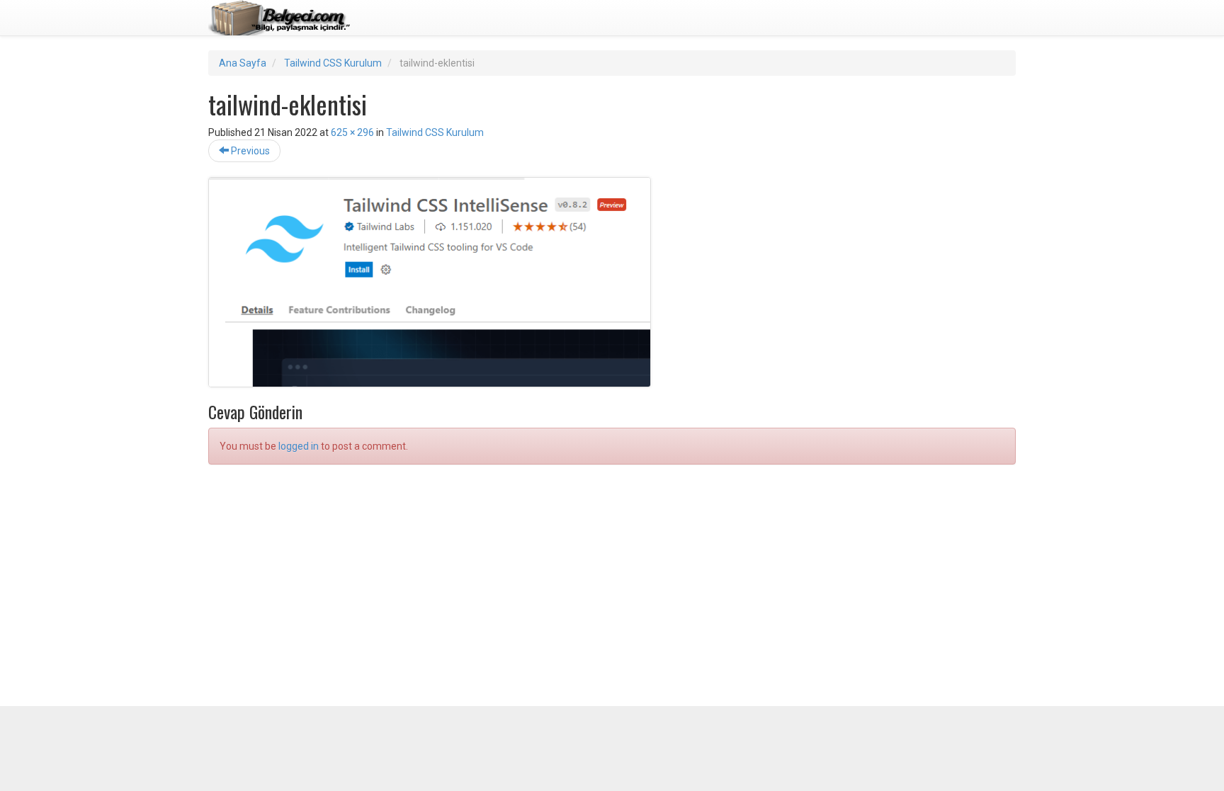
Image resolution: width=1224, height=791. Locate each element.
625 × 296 (352, 132)
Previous (249, 151)
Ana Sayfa (242, 63)
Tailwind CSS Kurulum (333, 63)
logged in (298, 446)
